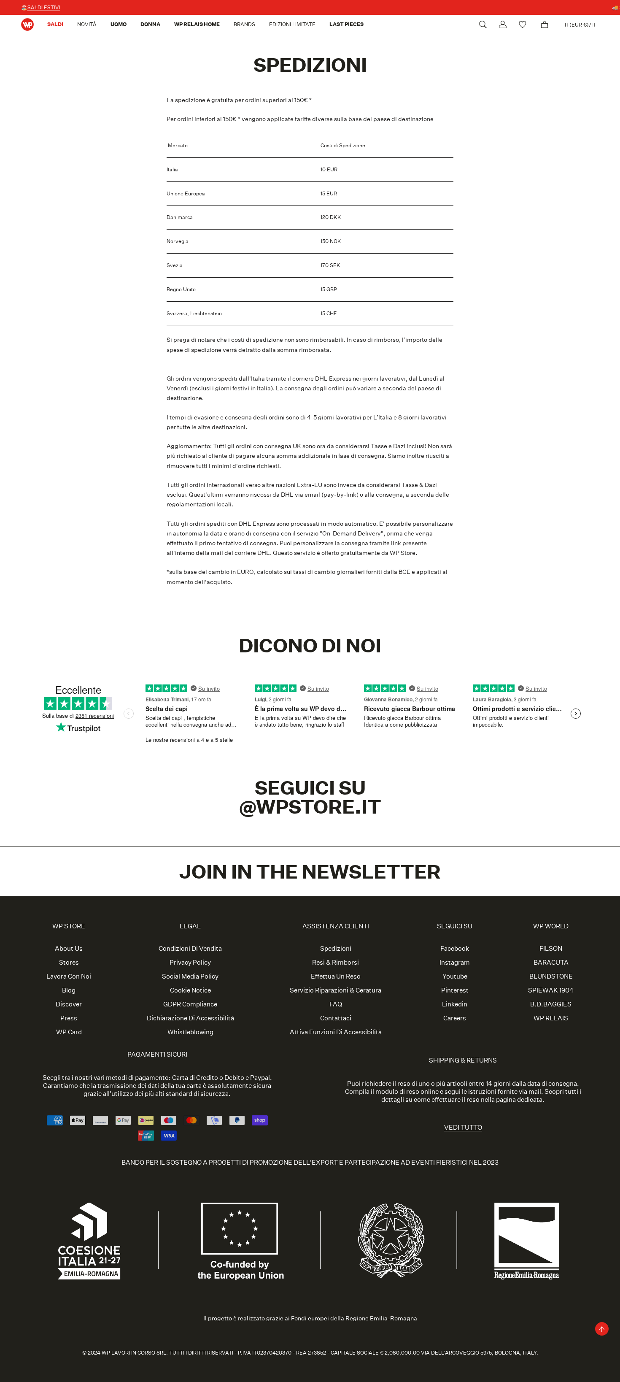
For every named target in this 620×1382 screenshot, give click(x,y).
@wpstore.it (310, 806)
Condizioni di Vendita (190, 948)
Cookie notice (190, 990)
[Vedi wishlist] (523, 24)
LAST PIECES (346, 24)
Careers (454, 1018)
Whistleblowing (190, 1032)
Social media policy (190, 976)
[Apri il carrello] (544, 24)
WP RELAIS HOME (197, 24)
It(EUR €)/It (580, 24)
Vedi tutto (463, 1127)
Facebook (454, 948)
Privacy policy (190, 962)
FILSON (550, 948)
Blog (68, 990)
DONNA (150, 24)
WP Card (69, 1032)
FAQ (335, 1004)
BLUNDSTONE (551, 976)
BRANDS (244, 24)
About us (69, 948)
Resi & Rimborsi (335, 962)
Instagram (454, 962)
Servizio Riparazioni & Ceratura (335, 990)
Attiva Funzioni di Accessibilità (336, 1032)
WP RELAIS (551, 1018)
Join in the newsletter (310, 871)
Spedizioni (335, 948)
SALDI (55, 24)
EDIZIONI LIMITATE (292, 24)
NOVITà (87, 24)
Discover (69, 1004)
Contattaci (335, 1018)
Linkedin (454, 1004)
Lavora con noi (68, 976)
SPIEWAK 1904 (551, 990)
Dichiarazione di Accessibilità (190, 1018)
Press (68, 1018)
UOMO (119, 24)
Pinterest (455, 990)
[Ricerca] (483, 24)
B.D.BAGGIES (550, 1004)
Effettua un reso (336, 976)
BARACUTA (551, 962)
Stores (69, 962)
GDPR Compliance (190, 1004)
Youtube (454, 976)
